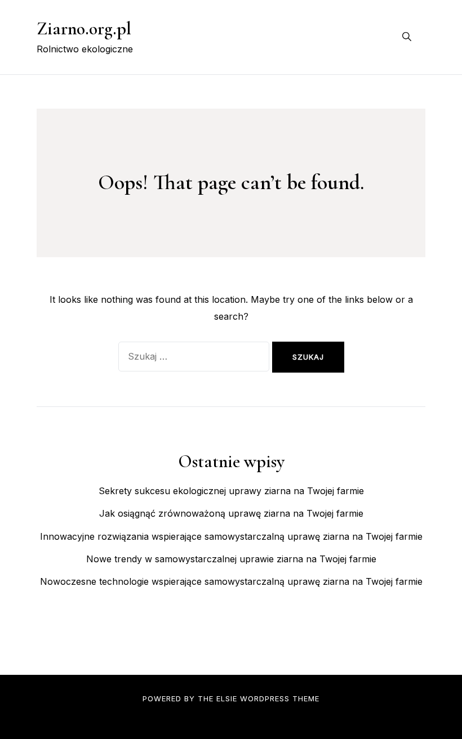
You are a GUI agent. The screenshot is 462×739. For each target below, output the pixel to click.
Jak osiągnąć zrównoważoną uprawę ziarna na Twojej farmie (231, 513)
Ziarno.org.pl (84, 28)
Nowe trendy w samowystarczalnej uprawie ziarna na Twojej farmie (231, 559)
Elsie (226, 698)
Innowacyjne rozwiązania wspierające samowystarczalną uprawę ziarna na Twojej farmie (231, 536)
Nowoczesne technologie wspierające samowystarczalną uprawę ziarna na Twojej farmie (231, 581)
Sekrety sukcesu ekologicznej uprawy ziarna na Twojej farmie (231, 490)
